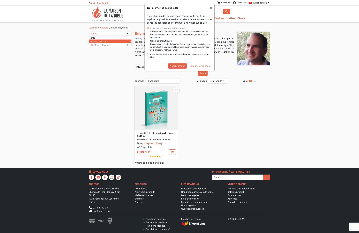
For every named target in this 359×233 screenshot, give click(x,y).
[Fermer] (211, 8)
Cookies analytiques (161, 40)
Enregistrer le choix (200, 65)
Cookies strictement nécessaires (167, 28)
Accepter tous (177, 65)
